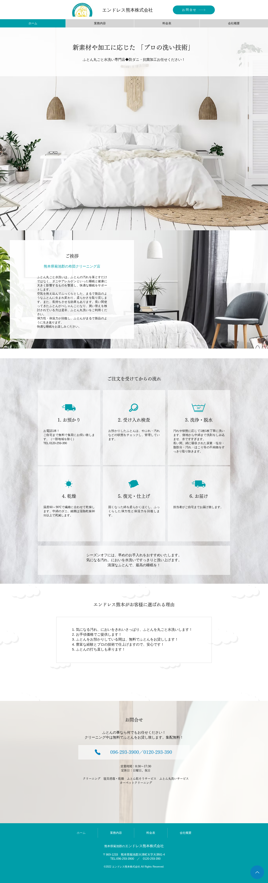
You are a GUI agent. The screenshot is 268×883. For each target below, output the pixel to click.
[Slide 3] (130, 220)
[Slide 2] (137, 220)
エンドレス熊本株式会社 (127, 10)
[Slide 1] (134, 220)
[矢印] (257, 872)
